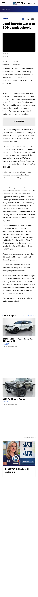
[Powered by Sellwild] (32, 437)
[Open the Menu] (3, 3)
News (5, 18)
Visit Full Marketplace (28, 315)
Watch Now (32, 3)
